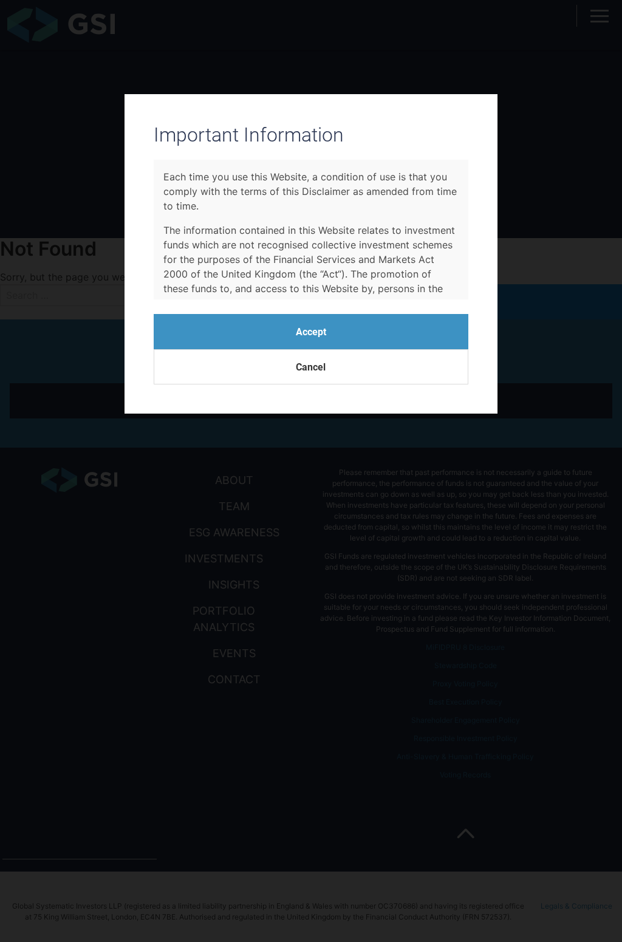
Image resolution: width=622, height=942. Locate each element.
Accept (311, 331)
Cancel (311, 366)
